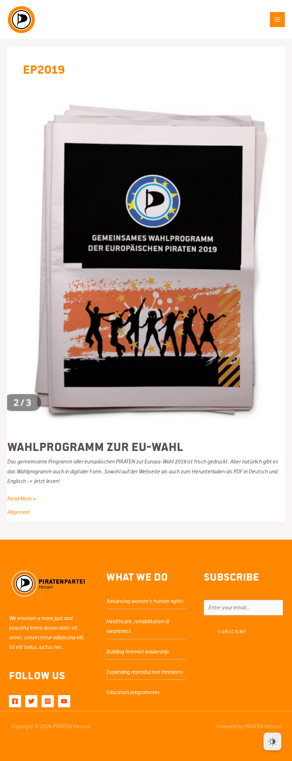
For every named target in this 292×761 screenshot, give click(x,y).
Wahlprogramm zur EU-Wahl (95, 446)
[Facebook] (15, 701)
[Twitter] (31, 701)
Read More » (21, 499)
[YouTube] (64, 701)
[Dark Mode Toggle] (272, 741)
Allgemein (18, 512)
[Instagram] (48, 701)
